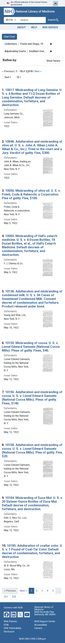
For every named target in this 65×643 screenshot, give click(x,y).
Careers (38, 628)
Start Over (9, 36)
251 (6, 596)
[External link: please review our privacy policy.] (6, 614)
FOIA (6, 625)
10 (19, 77)
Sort (7, 77)
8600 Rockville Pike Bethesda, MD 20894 (44, 613)
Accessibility (40, 625)
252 (14, 596)
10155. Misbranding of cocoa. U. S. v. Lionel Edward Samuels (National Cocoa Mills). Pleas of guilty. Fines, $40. (31, 346)
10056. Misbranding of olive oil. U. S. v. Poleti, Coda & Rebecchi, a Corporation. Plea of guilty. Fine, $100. (31, 194)
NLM (21, 639)
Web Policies (10, 621)
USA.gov (41, 639)
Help (34, 27)
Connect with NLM (13, 607)
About (21, 27)
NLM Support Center (44, 621)
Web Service (50, 27)
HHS (33, 639)
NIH (27, 639)
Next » (37, 71)
